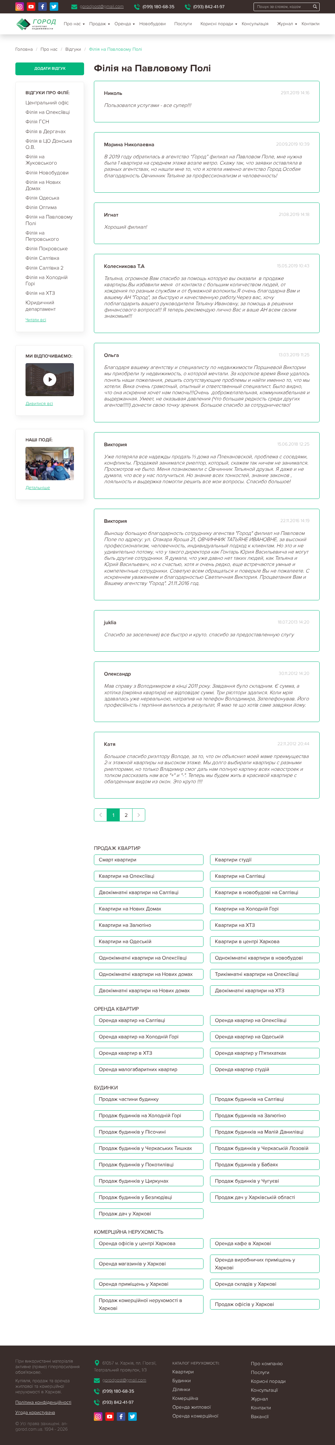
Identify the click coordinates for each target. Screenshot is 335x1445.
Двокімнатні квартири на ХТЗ (249, 990)
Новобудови (152, 23)
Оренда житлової (191, 1407)
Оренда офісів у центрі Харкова (137, 1243)
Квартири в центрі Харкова (247, 941)
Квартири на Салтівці (240, 876)
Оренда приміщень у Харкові (133, 1284)
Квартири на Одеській (125, 941)
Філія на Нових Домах (43, 185)
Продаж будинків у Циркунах (133, 1181)
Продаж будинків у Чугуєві (247, 1181)
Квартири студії (233, 859)
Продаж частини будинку (129, 1099)
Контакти (311, 23)
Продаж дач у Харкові (125, 1213)
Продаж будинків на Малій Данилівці (259, 1132)
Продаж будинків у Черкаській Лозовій (262, 1148)
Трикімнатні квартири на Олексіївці (257, 974)
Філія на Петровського (42, 236)
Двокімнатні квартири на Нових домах (144, 990)
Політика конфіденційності (43, 1402)
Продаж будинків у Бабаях (246, 1164)
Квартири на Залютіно (125, 925)
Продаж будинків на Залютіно (250, 1115)
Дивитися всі (39, 403)
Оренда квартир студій (242, 1069)
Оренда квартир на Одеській (249, 1036)
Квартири (183, 1372)
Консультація (255, 23)
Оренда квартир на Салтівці (132, 1020)
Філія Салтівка (42, 258)
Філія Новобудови (47, 172)
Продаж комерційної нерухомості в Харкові (140, 1304)
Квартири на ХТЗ (235, 925)
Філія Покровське (47, 248)
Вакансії (260, 1416)
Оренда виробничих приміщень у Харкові (255, 1264)
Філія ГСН (37, 121)
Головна (24, 49)
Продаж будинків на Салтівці (249, 1099)
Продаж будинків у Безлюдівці (135, 1197)
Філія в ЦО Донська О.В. (49, 144)
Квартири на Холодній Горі (247, 909)
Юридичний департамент (41, 305)
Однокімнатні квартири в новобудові (259, 958)
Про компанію (267, 1363)
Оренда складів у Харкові (245, 1284)
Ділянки (181, 1389)
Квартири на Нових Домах (130, 909)
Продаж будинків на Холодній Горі (140, 1115)
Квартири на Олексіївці (126, 876)
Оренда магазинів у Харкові (132, 1263)
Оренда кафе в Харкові (243, 1243)
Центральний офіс (47, 102)
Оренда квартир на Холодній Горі (139, 1036)
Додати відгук (49, 68)
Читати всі (36, 320)
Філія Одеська (42, 198)
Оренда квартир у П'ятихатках (250, 1053)
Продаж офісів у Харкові (244, 1304)
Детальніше (38, 487)
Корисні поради (217, 23)
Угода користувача (35, 1412)
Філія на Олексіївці (48, 112)
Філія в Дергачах (46, 131)
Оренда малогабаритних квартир (138, 1069)
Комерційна (185, 1398)
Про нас (72, 23)
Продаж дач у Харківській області (255, 1197)
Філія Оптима (41, 207)
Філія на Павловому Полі (49, 220)
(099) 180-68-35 (158, 6)
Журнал (285, 23)
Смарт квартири (117, 859)
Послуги (183, 23)
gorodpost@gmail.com (102, 6)
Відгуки (73, 49)
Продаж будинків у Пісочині (132, 1132)
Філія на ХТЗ (40, 293)
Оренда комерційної (195, 1416)
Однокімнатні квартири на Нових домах (146, 974)
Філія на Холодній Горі (47, 280)
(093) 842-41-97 (208, 6)
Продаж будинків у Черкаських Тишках (145, 1148)
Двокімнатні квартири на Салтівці (139, 892)
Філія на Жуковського (41, 159)
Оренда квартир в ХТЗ (125, 1053)
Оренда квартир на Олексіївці (251, 1020)
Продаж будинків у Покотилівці (136, 1164)
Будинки (181, 1380)
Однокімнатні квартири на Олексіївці (143, 958)
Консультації (264, 1390)
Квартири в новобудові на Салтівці (256, 892)
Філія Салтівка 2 (44, 268)
